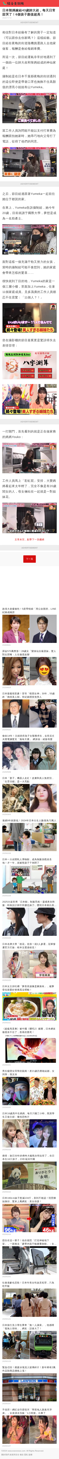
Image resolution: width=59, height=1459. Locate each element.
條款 (22, 1455)
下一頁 (29, 559)
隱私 (26, 1455)
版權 (30, 1455)
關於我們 (5, 1455)
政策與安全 (14, 1455)
